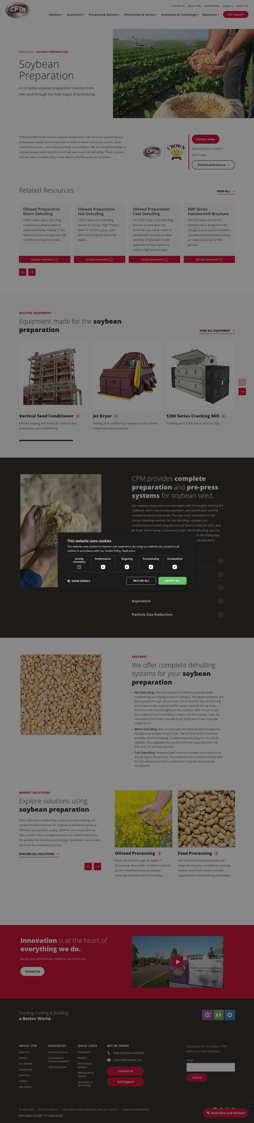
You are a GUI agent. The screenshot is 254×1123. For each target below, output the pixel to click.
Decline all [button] (141, 580)
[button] (78, 581)
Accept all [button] (172, 580)
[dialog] (127, 561)
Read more (128, 550)
